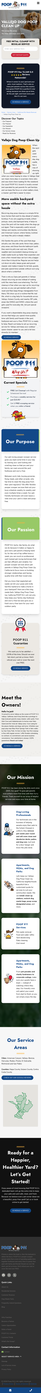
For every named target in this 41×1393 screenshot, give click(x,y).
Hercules (5, 1061)
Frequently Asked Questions (11, 1303)
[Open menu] (38, 3)
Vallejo (25, 1058)
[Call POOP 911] (31, 1390)
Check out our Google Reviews (17, 1078)
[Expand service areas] (21, 1356)
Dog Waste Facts (7, 1299)
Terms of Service (22, 1384)
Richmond (5, 1064)
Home (3, 112)
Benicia (31, 1058)
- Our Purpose (6, 121)
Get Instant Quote (20, 55)
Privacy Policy (6, 1369)
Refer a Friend (6, 1329)
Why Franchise (6, 1317)
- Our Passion (6, 124)
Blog (3, 1307)
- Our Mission (6, 128)
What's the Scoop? (8, 1341)
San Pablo (18, 1064)
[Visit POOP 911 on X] (15, 1275)
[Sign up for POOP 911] (10, 1390)
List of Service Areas (8, 1365)
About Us (4, 1287)
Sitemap (4, 1361)
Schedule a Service (12, 746)
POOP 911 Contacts (8, 1333)
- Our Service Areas (8, 131)
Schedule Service (20, 668)
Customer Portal (7, 1337)
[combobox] (20, 48)
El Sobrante (26, 1061)
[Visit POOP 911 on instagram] (9, 1275)
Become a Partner (7, 1321)
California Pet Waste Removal (26, 112)
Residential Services (8, 1291)
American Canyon (14, 1058)
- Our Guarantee (7, 126)
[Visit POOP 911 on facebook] (3, 1275)
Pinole (18, 1061)
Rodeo (12, 1061)
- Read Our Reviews (8, 133)
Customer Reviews (8, 1295)
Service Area (11, 112)
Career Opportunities (8, 1325)
